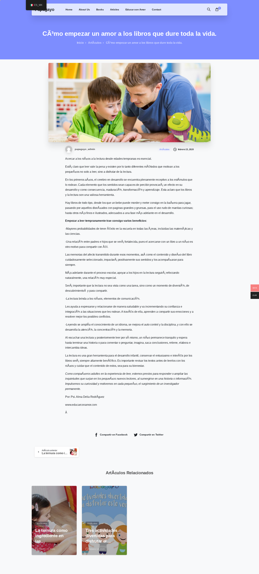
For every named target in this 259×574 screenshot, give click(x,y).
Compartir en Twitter (151, 434)
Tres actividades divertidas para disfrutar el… (101, 536)
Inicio (80, 42)
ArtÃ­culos (94, 42)
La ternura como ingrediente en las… (51, 536)
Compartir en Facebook (114, 434)
